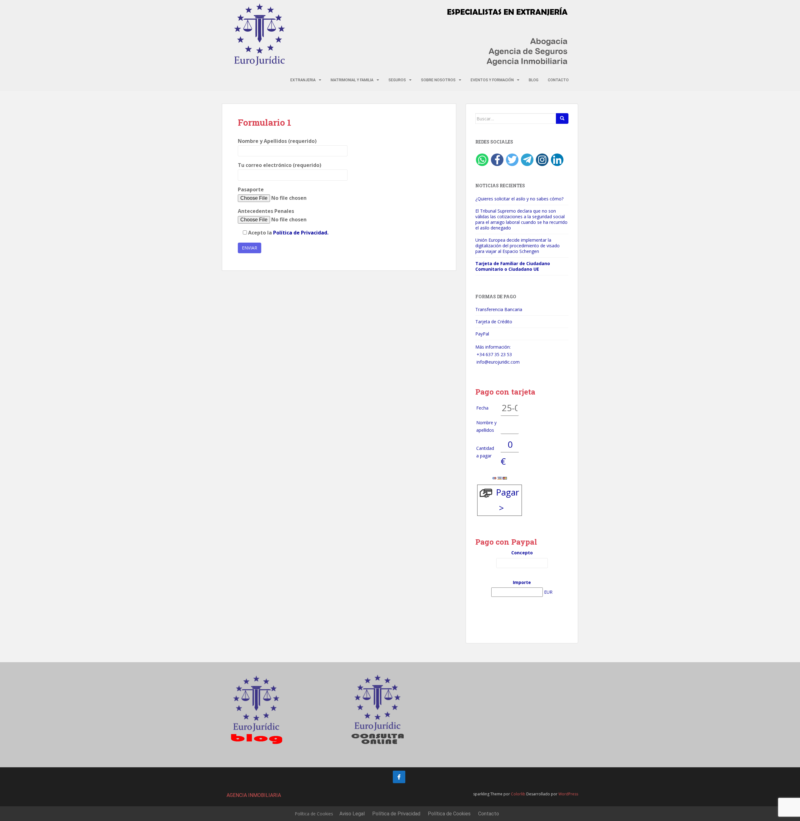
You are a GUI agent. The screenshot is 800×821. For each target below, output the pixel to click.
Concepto (522, 553)
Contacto (558, 80)
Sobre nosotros (438, 80)
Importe (522, 582)
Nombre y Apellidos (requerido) (277, 141)
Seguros (397, 80)
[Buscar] (562, 118)
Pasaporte (251, 189)
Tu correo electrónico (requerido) (279, 165)
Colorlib (518, 794)
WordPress (568, 794)
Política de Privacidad (396, 814)
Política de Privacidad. (300, 232)
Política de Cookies (314, 814)
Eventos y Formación (492, 80)
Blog (533, 80)
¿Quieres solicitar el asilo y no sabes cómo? (519, 199)
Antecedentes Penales (266, 211)
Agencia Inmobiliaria (254, 795)
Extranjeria (303, 80)
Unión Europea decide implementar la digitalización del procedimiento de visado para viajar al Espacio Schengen (517, 245)
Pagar (507, 492)
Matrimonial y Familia (352, 80)
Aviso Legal (352, 814)
